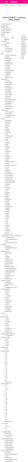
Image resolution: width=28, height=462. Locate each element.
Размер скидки (5, 27)
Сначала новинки (5, 32)
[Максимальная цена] (14, 38)
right (26, 5)
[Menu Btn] (1, 1)
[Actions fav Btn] (24, 2)
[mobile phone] (4, 2)
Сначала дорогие (5, 30)
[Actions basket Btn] (25, 2)
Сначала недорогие (6, 24)
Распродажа (5, 5)
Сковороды (19, 5)
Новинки (12, 5)
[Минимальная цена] (7, 38)
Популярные (4, 25)
